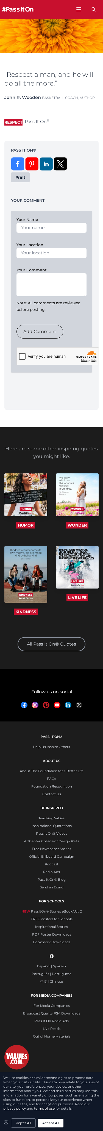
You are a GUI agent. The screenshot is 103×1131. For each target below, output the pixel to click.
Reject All (23, 1123)
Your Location (29, 244)
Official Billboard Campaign (51, 856)
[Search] (93, 9)
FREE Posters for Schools (52, 919)
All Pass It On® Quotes (51, 644)
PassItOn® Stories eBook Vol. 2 (51, 911)
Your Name (27, 219)
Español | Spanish (51, 966)
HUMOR (26, 525)
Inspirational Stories (51, 927)
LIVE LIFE (77, 597)
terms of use (44, 1108)
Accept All (50, 1123)
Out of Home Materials (51, 1036)
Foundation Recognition (51, 786)
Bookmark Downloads (51, 942)
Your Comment (31, 270)
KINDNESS (25, 611)
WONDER (77, 525)
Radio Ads (51, 872)
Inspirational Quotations (52, 826)
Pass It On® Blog (52, 879)
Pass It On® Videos (51, 833)
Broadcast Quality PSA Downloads (51, 1013)
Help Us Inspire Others (51, 747)
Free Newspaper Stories (51, 849)
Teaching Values (51, 818)
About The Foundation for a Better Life (51, 771)
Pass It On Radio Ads (51, 1021)
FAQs (51, 779)
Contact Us (51, 794)
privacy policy (14, 1108)
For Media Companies (52, 1006)
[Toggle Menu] (79, 9)
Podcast (52, 864)
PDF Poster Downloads (51, 934)
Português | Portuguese (51, 974)
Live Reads (51, 1029)
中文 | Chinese (51, 981)
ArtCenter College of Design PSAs (51, 841)
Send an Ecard (51, 887)
